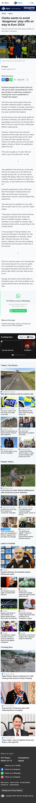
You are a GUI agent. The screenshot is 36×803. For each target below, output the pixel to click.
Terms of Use (14, 782)
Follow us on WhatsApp (13, 773)
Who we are (5, 782)
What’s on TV (6, 761)
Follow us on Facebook (12, 769)
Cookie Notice (14, 785)
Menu (7, 3)
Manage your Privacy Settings (12, 790)
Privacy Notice (25, 782)
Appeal (21, 761)
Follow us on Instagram (12, 777)
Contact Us (4, 785)
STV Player (5, 758)
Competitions (23, 758)
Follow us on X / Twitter (13, 765)
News (4, 13)
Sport (11, 13)
